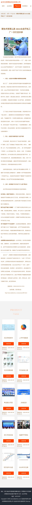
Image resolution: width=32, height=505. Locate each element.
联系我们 (25, 6)
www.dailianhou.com (16, 498)
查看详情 (8, 343)
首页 (3, 6)
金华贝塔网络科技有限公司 (11, 2)
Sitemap (28, 501)
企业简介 (9, 6)
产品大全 (17, 6)
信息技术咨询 (24, 498)
